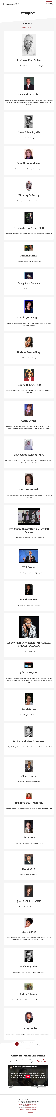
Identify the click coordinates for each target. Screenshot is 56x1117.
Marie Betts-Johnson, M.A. (29, 454)
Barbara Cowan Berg (29, 352)
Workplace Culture (27, 27)
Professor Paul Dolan (29, 60)
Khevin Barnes (28, 255)
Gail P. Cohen (29, 931)
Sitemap (22, 1109)
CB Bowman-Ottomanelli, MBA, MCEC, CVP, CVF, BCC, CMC (29, 644)
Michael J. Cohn (29, 966)
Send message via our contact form (28, 1104)
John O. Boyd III (29, 672)
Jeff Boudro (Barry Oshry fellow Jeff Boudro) (29, 531)
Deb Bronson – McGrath (29, 803)
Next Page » (36, 1044)
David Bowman (29, 599)
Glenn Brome (28, 776)
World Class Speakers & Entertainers (13, 4)
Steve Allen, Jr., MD (29, 132)
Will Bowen (28, 567)
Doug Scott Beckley (29, 283)
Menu (50, 3)
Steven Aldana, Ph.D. (29, 94)
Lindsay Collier (28, 1028)
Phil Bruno (29, 837)
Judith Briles (29, 709)
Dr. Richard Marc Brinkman (29, 741)
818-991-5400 (29, 1105)
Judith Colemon (29, 994)
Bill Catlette (29, 868)
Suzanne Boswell (29, 489)
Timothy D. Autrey (28, 195)
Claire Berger (28, 420)
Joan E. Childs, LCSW (28, 901)
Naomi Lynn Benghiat (28, 317)
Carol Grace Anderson (29, 163)
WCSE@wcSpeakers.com (31, 1107)
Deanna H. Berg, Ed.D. (28, 385)
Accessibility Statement (30, 1109)
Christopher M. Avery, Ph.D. (28, 228)
